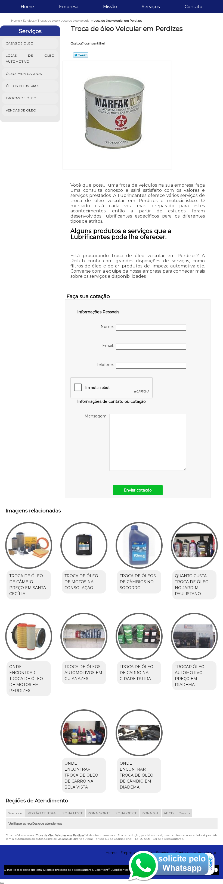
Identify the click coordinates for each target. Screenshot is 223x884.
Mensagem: (97, 416)
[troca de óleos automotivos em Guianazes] (83, 633)
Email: (109, 345)
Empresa (68, 6)
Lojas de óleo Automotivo (30, 58)
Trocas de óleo (21, 98)
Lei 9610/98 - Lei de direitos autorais (159, 839)
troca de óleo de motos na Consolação (81, 581)
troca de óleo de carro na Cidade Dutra (136, 672)
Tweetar (80, 55)
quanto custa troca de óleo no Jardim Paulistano (192, 584)
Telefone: (106, 364)
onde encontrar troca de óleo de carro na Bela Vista (81, 775)
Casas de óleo (19, 43)
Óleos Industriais (22, 86)
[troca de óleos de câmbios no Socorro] (139, 543)
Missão (110, 6)
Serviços (151, 6)
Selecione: (15, 813)
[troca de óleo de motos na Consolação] (83, 543)
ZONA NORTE (99, 813)
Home (27, 6)
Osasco (184, 813)
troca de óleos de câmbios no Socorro (138, 581)
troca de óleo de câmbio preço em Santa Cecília (27, 584)
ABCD (169, 813)
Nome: (108, 326)
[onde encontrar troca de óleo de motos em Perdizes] (28, 633)
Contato (193, 6)
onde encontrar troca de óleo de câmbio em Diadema (136, 775)
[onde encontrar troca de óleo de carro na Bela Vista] (83, 730)
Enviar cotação (138, 490)
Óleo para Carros (24, 74)
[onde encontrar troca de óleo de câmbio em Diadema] (139, 730)
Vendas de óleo (21, 110)
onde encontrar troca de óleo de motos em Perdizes (26, 678)
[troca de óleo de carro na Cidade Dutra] (139, 633)
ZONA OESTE (126, 813)
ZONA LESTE (72, 813)
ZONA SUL (150, 813)
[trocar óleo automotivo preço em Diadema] (194, 633)
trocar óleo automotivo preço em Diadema (190, 675)
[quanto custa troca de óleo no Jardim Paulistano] (194, 543)
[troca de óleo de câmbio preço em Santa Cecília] (28, 543)
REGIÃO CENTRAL (42, 813)
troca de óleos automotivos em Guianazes (83, 672)
